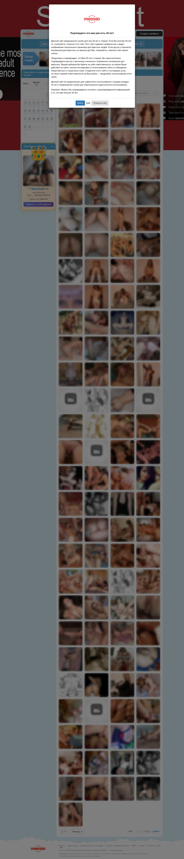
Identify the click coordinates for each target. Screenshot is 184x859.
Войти (80, 103)
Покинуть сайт (100, 103)
